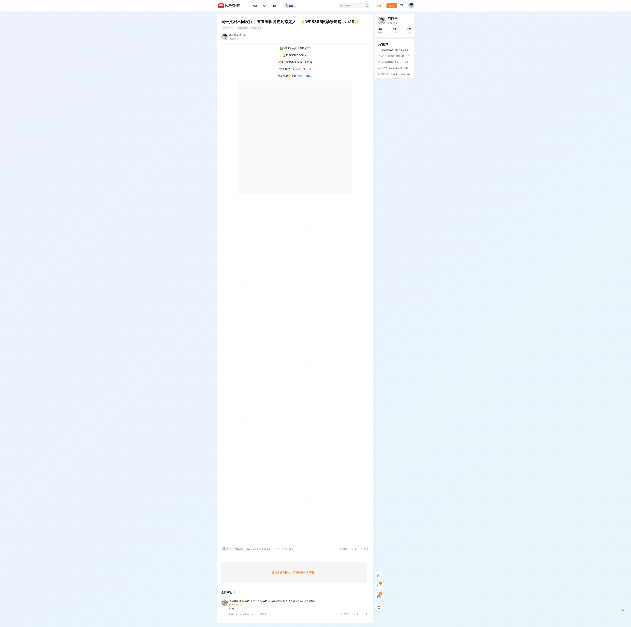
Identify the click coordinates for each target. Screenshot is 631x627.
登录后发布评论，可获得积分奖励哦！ (294, 572)
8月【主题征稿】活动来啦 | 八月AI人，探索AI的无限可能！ (407, 56)
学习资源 (304, 75)
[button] (391, 5)
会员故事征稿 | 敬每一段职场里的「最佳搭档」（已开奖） (406, 62)
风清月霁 (233, 601)
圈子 (276, 5)
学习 (266, 5)
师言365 (233, 35)
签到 (378, 5)
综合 (255, 5)
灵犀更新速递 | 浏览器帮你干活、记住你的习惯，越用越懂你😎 (409, 50)
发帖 (391, 5)
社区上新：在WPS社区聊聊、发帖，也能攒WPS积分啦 (405, 74)
